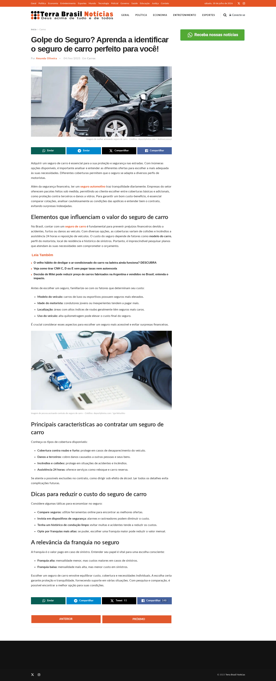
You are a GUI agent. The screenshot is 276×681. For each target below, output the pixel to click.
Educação (145, 3)
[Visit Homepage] (72, 15)
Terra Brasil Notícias (235, 675)
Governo (125, 3)
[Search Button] (225, 15)
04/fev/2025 (72, 58)
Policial (114, 3)
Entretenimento (68, 3)
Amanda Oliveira (46, 58)
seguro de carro (75, 226)
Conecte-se (238, 15)
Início (33, 29)
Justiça (155, 3)
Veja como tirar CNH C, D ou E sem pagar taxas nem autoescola (75, 268)
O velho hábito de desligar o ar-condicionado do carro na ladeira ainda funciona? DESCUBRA (95, 262)
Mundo (92, 3)
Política (42, 3)
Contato (165, 3)
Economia (53, 3)
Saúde (134, 3)
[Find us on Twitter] (239, 3)
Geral (33, 3)
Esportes (82, 3)
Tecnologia (103, 3)
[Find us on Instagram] (244, 3)
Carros (42, 29)
